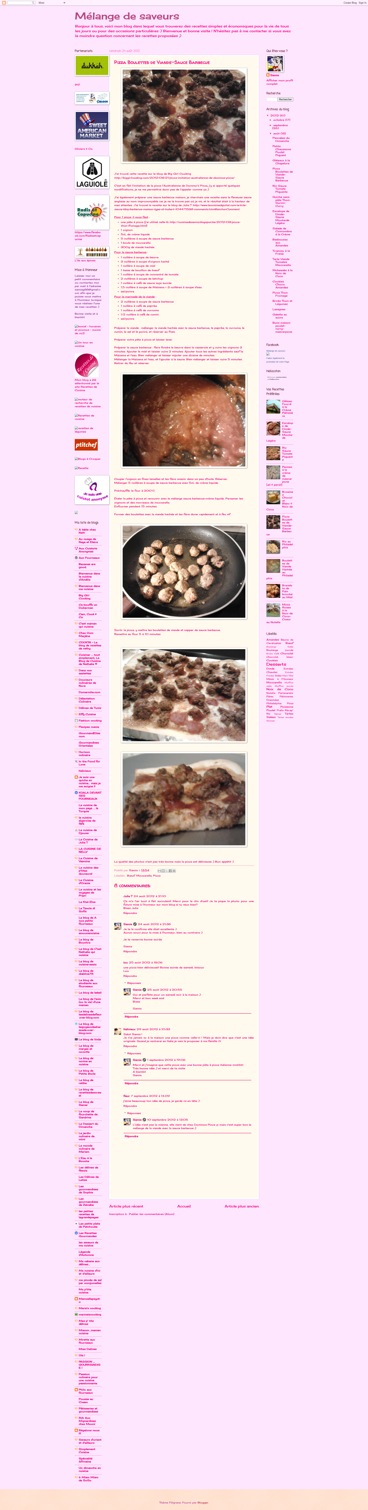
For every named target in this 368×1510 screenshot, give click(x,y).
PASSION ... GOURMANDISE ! (89, 1364)
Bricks (269, 653)
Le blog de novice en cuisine (86, 1061)
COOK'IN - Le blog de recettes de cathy (90, 645)
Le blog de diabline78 (86, 972)
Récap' (289, 710)
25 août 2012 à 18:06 (146, 962)
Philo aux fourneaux (86, 1391)
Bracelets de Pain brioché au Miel (287, 591)
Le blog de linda (90, 1039)
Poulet (270, 710)
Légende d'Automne (86, 1253)
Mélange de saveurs (127, 16)
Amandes (272, 639)
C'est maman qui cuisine (88, 625)
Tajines (277, 714)
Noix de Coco (279, 689)
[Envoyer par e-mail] (159, 871)
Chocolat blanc (279, 657)
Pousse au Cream (86, 1400)
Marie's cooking (90, 1308)
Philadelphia (273, 703)
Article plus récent (126, 1206)
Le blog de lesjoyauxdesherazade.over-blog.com (90, 1028)
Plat (269, 706)
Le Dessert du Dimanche (88, 1125)
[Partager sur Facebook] (170, 871)
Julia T (127, 896)
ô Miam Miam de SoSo (88, 1479)
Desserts (276, 664)
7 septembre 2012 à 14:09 (150, 1095)
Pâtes (270, 696)
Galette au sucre (280, 316)
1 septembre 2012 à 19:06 (166, 1059)
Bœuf (131, 875)
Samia (127, 924)
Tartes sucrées (285, 717)
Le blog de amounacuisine (89, 932)
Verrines (270, 721)
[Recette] (81, 468)
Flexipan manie (89, 726)
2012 (275, 115)
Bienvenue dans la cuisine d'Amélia (89, 576)
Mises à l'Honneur (279, 679)
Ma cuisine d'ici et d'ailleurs (89, 1272)
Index (278, 675)
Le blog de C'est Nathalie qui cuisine (90, 951)
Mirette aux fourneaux (87, 1341)
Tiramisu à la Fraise (281, 252)
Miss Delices (88, 1348)
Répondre (130, 913)
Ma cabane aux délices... (89, 1263)
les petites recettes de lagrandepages (89, 1214)
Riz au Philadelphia (287, 544)
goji (77, 84)
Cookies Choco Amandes (280, 284)
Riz (268, 713)
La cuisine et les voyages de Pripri (90, 892)
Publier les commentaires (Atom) (151, 1214)
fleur (126, 1095)
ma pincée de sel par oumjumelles (90, 1281)
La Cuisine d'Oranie (86, 881)
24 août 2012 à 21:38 (154, 924)
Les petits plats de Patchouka (89, 1225)
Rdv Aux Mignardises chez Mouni (87, 1420)
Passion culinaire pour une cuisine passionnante (88, 1379)
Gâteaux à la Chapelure (281, 162)
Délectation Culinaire (87, 700)
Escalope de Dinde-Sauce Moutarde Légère (281, 217)
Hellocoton (274, 379)
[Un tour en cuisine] (88, 345)
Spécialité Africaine (85, 1460)
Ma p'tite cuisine (85, 1291)
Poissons (286, 706)
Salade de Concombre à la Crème (282, 231)
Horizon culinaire (84, 753)
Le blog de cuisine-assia (87, 963)
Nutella (270, 693)
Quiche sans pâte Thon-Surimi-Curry (281, 201)
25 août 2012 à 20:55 (164, 989)
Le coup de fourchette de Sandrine (88, 1114)
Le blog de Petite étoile (87, 1072)
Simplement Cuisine (87, 1450)
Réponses (134, 982)
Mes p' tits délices (86, 1322)
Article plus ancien (242, 1206)
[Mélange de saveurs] (267, 354)
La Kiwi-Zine (87, 901)
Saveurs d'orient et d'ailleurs (90, 1441)
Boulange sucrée (279, 650)
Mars (285, 675)
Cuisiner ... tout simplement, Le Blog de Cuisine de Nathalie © (90, 659)
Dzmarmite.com (89, 692)
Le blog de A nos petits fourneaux (87, 920)
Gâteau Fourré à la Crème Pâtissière (287, 408)
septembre (280, 125)
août (277, 133)
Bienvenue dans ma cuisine (89, 587)
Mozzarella (144, 875)
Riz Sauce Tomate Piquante (280, 188)
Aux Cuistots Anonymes (88, 550)
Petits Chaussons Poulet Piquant (282, 150)
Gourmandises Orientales (89, 744)
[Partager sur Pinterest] (174, 871)
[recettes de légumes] (88, 431)
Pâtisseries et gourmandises (88, 1410)
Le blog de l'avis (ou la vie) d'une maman (90, 1002)
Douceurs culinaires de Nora (87, 682)
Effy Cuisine (87, 714)
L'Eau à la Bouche (85, 1159)
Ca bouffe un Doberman (88, 606)
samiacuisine (281, 377)
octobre (279, 119)
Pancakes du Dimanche (281, 139)
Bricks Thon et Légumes (282, 302)
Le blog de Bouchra (86, 941)
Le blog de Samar (86, 1103)
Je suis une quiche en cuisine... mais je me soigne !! (90, 782)
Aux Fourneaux (89, 557)
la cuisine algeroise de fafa (87, 820)
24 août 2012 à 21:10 (150, 896)
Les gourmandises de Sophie (88, 1189)
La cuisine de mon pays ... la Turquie (88, 808)
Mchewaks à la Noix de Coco (282, 273)
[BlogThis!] (163, 871)
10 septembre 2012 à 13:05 (167, 1119)
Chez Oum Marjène (86, 634)
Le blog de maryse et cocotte (86, 1048)
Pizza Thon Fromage (280, 294)
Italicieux (129, 1029)
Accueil (184, 1206)
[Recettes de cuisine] (86, 449)
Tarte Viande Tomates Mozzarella (282, 261)
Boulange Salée (279, 647)
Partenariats (285, 693)
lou (125, 962)
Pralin (280, 710)
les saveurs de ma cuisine (88, 1244)
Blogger (203, 1502)
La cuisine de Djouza (88, 831)
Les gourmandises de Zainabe (88, 1201)
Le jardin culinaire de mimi (86, 1136)
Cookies (272, 660)
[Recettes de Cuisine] (88, 418)
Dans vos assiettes (85, 672)
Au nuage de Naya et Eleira (88, 540)
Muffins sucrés (284, 686)
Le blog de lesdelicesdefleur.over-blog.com (90, 1014)
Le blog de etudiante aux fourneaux (88, 983)
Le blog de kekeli (90, 992)
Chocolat (286, 653)
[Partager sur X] (167, 871)
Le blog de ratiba (86, 1081)
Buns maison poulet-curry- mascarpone (282, 327)
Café (276, 653)
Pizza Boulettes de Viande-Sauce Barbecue (283, 174)
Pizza (156, 875)
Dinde (270, 668)
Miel (291, 675)
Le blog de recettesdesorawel (90, 1092)
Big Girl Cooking (84, 597)
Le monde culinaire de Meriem (86, 1148)
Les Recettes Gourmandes (88, 1234)
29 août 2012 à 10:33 (153, 1029)
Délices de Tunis (90, 707)
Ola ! (82, 1355)
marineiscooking (90, 1314)
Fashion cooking (90, 720)
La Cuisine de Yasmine (88, 860)
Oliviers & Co (84, 148)
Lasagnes (279, 309)
